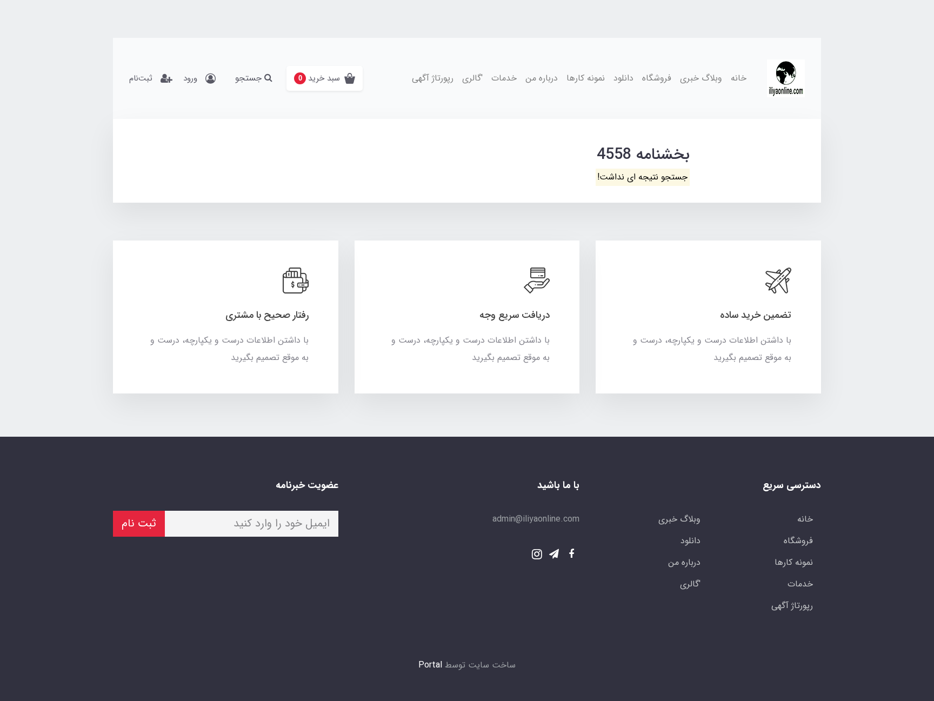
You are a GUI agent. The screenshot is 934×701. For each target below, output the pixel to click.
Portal (430, 665)
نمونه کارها (585, 78)
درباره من (541, 78)
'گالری (472, 78)
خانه (738, 78)
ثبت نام (139, 523)
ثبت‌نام (140, 78)
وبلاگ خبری (701, 78)
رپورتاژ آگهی (432, 78)
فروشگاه (656, 78)
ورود (190, 78)
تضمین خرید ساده (755, 315)
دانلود (623, 78)
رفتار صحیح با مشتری (267, 315)
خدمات (504, 78)
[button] (324, 78)
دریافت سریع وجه (514, 315)
